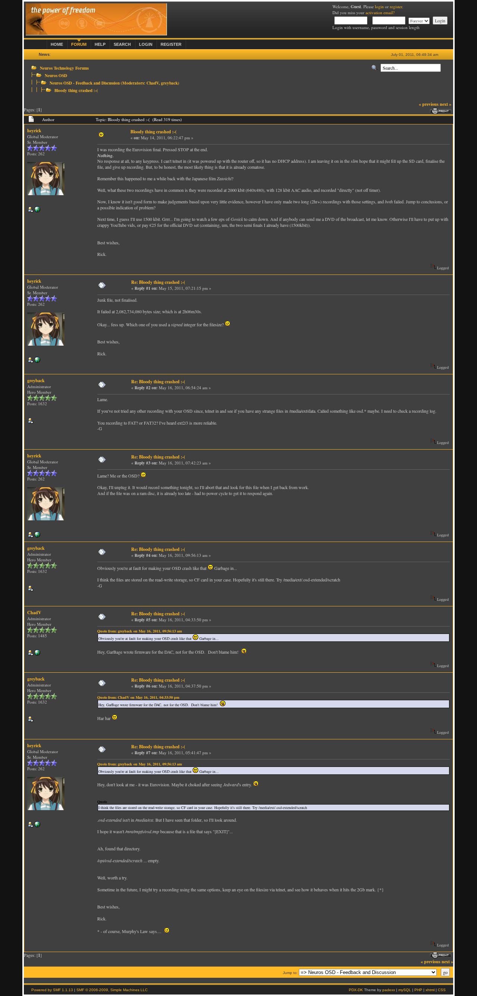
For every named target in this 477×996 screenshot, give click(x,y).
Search (122, 44)
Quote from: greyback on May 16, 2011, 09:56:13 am (139, 631)
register (396, 6)
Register (171, 44)
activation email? (380, 12)
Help (100, 44)
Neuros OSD (56, 75)
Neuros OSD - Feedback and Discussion (85, 83)
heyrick (34, 130)
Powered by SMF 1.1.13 (52, 990)
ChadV (152, 83)
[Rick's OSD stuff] (37, 210)
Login (145, 44)
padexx (388, 990)
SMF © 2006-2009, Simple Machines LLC (112, 990)
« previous (429, 104)
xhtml (430, 990)
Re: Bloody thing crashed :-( (158, 282)
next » (445, 104)
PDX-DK (356, 990)
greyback (169, 83)
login (379, 6)
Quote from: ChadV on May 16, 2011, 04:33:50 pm (138, 697)
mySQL (404, 990)
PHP (418, 990)
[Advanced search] (375, 67)
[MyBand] (37, 654)
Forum (78, 44)
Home (57, 44)
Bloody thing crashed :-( (76, 90)
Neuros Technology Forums (64, 68)
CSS (442, 990)
